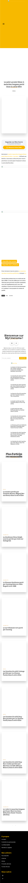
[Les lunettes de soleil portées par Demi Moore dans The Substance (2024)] (5, 442)
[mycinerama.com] (17, 24)
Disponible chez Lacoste (9, 261)
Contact (3, 839)
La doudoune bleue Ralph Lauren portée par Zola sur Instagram (13, 539)
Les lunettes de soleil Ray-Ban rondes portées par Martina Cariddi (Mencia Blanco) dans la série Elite (12, 765)
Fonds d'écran (5, 866)
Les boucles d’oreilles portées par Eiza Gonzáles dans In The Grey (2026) (18, 395)
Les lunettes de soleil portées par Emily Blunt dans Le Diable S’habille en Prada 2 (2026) (18, 378)
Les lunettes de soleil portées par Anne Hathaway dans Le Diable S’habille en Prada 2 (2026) (18, 386)
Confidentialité (5, 845)
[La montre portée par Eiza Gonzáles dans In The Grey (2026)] (5, 402)
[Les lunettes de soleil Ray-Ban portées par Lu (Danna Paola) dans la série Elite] (14, 699)
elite (7, 295)
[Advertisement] (14, 64)
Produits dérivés (6, 864)
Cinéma (3, 858)
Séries (14, 91)
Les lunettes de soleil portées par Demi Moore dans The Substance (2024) (18, 442)
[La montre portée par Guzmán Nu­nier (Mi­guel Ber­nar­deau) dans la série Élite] (14, 474)
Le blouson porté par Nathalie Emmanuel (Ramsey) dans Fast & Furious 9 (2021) (18, 426)
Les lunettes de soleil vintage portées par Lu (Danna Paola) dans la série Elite (13, 673)
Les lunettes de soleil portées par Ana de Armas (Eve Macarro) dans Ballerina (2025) (18, 418)
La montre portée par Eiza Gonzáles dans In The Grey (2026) (18, 402)
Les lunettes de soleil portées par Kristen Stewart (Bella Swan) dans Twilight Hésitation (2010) (18, 434)
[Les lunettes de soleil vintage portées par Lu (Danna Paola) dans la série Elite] (14, 653)
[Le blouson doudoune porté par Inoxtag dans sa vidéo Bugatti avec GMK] (14, 564)
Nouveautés (5, 855)
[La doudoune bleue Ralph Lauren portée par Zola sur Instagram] (14, 519)
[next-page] (15, 825)
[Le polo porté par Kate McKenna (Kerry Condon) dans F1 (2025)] (5, 410)
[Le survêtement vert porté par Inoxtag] (14, 610)
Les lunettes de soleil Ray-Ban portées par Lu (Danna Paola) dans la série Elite (13, 718)
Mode (4, 489)
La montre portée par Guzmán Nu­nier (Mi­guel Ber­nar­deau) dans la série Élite (14, 493)
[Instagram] (12, 343)
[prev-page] (13, 825)
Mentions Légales (6, 847)
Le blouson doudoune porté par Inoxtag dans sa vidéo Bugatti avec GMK (13, 584)
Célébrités (5, 534)
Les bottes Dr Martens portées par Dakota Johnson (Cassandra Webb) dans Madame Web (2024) (18, 369)
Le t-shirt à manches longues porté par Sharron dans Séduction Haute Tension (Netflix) (14, 812)
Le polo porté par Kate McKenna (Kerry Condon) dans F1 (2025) (17, 410)
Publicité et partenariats (8, 842)
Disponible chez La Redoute (10, 265)
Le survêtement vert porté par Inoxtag (13, 629)
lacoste (11, 295)
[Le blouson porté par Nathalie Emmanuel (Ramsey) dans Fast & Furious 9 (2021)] (5, 426)
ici (25, 273)
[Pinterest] (16, 343)
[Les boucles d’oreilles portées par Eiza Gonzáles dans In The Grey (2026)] (5, 395)
